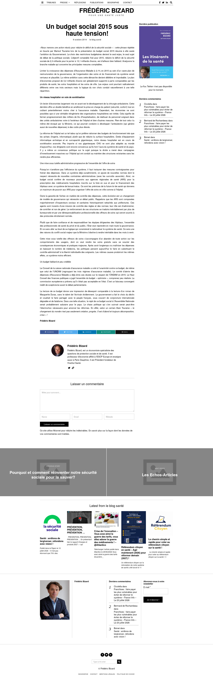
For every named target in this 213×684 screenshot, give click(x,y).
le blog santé (95, 39)
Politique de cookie (125, 674)
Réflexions (80, 2)
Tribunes (51, 2)
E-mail (147, 587)
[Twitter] (163, 2)
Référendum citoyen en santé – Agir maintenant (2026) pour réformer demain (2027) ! (133, 552)
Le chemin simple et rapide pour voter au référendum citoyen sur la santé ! (159, 543)
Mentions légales (107, 674)
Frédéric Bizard (77, 346)
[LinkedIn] (167, 2)
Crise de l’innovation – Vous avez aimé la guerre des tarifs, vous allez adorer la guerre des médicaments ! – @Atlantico (106, 538)
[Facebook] (160, 2)
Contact (127, 2)
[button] (119, 662)
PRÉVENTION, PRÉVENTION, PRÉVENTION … (76, 529)
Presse (64, 2)
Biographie (113, 2)
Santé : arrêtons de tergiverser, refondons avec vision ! (158, 141)
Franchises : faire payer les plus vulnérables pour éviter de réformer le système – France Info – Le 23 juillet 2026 (158, 110)
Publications (96, 2)
